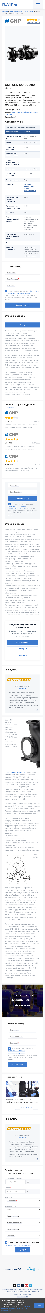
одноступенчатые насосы (15, 772)
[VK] (18, 1287)
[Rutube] (22, 1287)
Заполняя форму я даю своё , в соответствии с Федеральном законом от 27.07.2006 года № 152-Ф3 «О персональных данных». (22, 295)
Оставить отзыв (33, 23)
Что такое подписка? (10, 1289)
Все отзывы (9, 407)
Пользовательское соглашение (31, 1289)
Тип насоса (9, 1197)
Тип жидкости (10, 1206)
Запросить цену (22, 642)
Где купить (22, 655)
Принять (39, 1305)
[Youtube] (26, 1287)
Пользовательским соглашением (18, 1245)
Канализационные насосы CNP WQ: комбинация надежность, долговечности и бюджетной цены (22, 1101)
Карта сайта (18, 1292)
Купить (22, 325)
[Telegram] (30, 1287)
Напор (7, 1188)
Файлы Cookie (22, 1297)
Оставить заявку (17, 1064)
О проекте (9, 1292)
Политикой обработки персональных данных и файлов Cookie (15, 1309)
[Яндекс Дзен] (14, 1287)
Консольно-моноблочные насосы (29, 186)
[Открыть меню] (38, 4)
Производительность (13, 1178)
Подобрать (22, 649)
